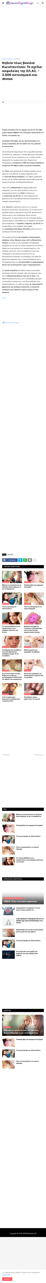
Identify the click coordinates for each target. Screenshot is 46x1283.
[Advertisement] (23, 32)
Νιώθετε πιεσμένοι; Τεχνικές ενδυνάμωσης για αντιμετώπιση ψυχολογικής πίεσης (33, 629)
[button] (3, 3)
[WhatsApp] (25, 560)
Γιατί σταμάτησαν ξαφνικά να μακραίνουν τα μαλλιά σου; (11, 699)
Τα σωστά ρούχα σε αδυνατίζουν (9, 607)
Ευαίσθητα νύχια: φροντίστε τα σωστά (32, 698)
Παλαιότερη (38, 755)
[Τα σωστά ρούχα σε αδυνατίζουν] (8, 839)
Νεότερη (6, 755)
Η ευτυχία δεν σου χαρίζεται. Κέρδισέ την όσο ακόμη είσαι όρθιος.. (27, 953)
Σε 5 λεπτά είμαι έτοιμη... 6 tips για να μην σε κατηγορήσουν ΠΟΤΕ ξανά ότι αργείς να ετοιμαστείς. (12, 676)
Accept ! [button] (7, 1279)
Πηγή (4, 298)
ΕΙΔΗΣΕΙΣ (17, 59)
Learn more (6, 1274)
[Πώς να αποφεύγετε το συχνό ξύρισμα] (8, 850)
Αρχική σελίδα (7, 59)
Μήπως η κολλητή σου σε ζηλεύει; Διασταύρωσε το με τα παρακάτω (11, 587)
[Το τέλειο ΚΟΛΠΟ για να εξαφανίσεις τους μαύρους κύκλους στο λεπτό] (8, 861)
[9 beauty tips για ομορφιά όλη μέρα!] (8, 828)
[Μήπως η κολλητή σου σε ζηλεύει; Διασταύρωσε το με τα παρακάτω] (8, 818)
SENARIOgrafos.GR (29, 1233)
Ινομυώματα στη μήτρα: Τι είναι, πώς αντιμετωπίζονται (28, 909)
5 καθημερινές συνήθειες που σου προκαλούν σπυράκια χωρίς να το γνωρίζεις (11, 653)
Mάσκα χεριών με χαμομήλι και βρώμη (32, 651)
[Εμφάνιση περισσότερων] (35, 560)
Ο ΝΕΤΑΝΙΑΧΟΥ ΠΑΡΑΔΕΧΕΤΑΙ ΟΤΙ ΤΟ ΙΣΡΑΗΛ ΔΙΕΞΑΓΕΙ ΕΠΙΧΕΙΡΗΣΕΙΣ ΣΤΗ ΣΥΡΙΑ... (30, 920)
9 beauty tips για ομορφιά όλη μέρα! (33, 586)
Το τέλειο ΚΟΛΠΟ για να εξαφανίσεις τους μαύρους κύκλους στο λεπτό (11, 629)
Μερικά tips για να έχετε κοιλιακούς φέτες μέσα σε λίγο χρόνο (29, 930)
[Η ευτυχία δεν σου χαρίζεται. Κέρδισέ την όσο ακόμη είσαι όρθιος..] (8, 955)
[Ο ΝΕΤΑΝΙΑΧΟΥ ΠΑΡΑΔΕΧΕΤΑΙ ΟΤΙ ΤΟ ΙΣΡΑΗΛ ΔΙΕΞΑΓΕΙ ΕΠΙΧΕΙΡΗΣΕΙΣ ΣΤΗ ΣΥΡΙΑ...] (8, 922)
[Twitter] (20, 560)
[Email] (30, 560)
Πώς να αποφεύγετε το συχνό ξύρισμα (33, 607)
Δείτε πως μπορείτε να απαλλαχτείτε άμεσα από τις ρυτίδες (33, 675)
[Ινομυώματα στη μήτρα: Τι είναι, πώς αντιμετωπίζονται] (8, 911)
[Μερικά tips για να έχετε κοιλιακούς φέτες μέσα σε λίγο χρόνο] (8, 933)
